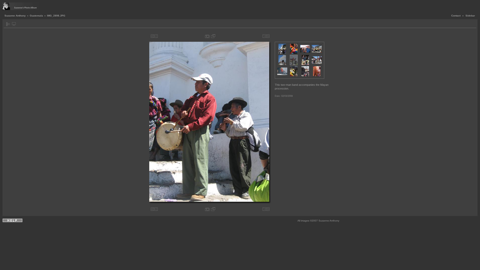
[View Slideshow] (14, 24)
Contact (455, 15)
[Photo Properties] (207, 36)
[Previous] (156, 36)
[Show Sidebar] (8, 24)
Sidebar (470, 15)
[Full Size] (213, 36)
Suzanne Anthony (15, 15)
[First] (152, 36)
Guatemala (36, 15)
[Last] (268, 36)
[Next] (264, 36)
